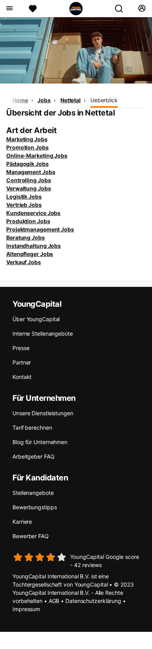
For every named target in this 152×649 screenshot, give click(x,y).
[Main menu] (9, 8)
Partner (21, 362)
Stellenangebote (33, 492)
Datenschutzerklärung (93, 600)
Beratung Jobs (25, 237)
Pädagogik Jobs (27, 163)
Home (20, 100)
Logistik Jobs (24, 196)
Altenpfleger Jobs (29, 254)
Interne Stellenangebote (42, 333)
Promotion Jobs (27, 147)
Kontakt (22, 376)
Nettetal (70, 100)
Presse (20, 348)
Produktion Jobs (28, 221)
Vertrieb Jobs (24, 204)
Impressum (26, 609)
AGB (54, 600)
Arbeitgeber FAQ (33, 456)
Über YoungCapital (36, 319)
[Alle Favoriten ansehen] (32, 8)
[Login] (141, 8)
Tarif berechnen (32, 427)
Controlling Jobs (28, 180)
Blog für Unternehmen (39, 442)
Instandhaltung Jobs (33, 245)
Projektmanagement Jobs (40, 229)
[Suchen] (122, 8)
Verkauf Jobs (23, 262)
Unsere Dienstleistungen (42, 413)
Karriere (22, 521)
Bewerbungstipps (34, 507)
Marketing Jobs (27, 139)
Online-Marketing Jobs (36, 155)
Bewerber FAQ (30, 536)
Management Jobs (30, 172)
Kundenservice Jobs (33, 213)
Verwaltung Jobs (28, 188)
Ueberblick (104, 100)
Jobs (44, 100)
